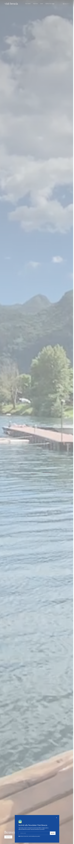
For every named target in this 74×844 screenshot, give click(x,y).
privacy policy (37, 836)
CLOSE (56, 817)
